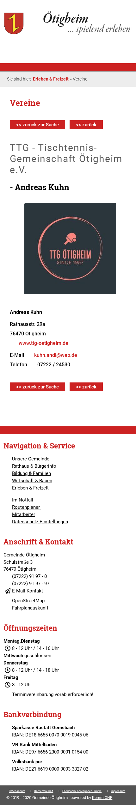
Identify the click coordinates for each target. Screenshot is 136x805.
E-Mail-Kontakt (27, 591)
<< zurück (86, 125)
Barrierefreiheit (43, 791)
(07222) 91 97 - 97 (30, 583)
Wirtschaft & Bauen (32, 481)
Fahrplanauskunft (30, 608)
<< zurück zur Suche (37, 125)
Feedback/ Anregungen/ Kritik (82, 791)
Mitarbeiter (23, 514)
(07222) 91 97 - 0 (29, 576)
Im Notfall (22, 500)
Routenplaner (26, 507)
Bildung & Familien (31, 473)
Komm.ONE (102, 798)
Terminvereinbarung (32, 694)
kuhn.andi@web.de (55, 355)
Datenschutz (17, 791)
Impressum (118, 791)
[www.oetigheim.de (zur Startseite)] (68, 34)
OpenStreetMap (28, 601)
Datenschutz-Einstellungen (40, 522)
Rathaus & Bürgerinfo (34, 466)
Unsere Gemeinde (30, 459)
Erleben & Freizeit (51, 78)
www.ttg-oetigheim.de (43, 343)
